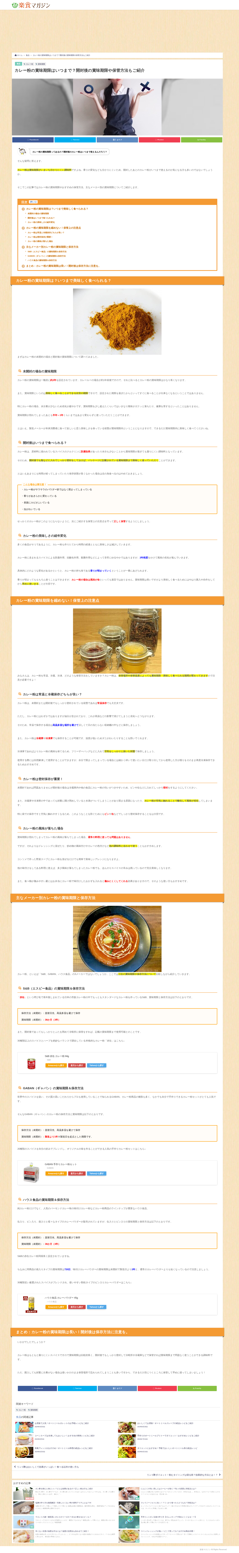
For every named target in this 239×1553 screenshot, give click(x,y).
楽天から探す (77, 1065)
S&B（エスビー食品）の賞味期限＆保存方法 (47, 252)
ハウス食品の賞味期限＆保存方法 (42, 260)
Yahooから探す (96, 1065)
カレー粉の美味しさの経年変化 (41, 222)
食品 (18, 64)
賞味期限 (41, 64)
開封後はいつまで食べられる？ (41, 218)
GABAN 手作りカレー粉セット (61, 1164)
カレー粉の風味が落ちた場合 (40, 241)
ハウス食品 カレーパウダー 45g (61, 1297)
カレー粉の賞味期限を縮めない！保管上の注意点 (52, 228)
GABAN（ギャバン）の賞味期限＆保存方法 (46, 256)
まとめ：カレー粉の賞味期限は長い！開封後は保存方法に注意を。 (62, 266)
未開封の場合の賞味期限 (38, 213)
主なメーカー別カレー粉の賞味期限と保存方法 (50, 247)
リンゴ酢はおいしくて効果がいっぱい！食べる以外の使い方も (48, 1467)
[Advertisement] (119, 30)
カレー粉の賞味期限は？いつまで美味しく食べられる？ (55, 209)
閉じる (33, 202)
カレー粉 (29, 64)
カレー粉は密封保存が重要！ (40, 237)
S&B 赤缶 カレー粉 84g (57, 1056)
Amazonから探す (56, 1065)
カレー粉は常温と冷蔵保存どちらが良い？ (45, 232)
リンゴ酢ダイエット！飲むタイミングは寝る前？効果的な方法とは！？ (182, 1475)
